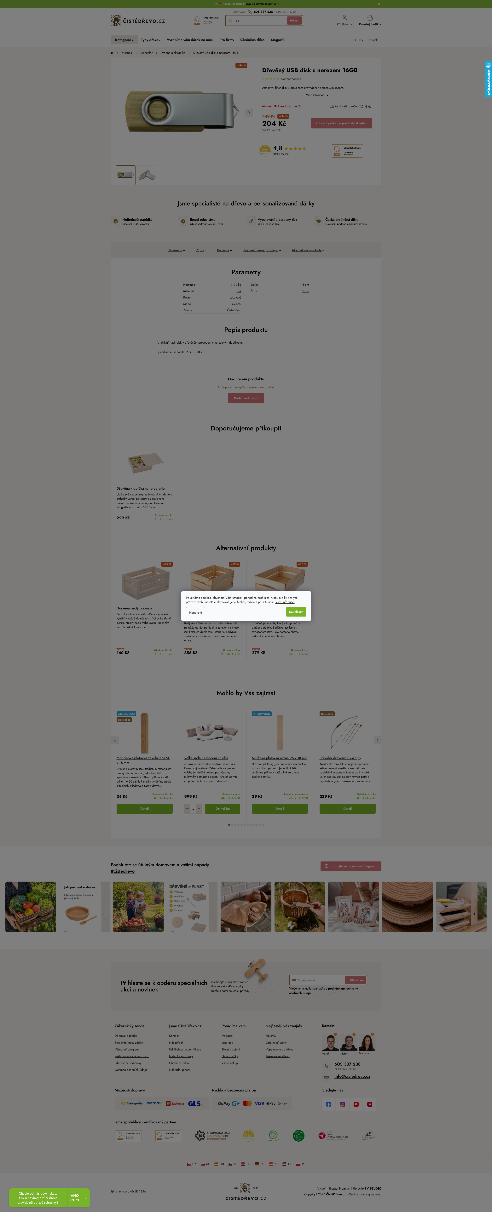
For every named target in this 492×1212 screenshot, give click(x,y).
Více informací (285, 602)
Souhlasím (296, 612)
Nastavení (195, 612)
